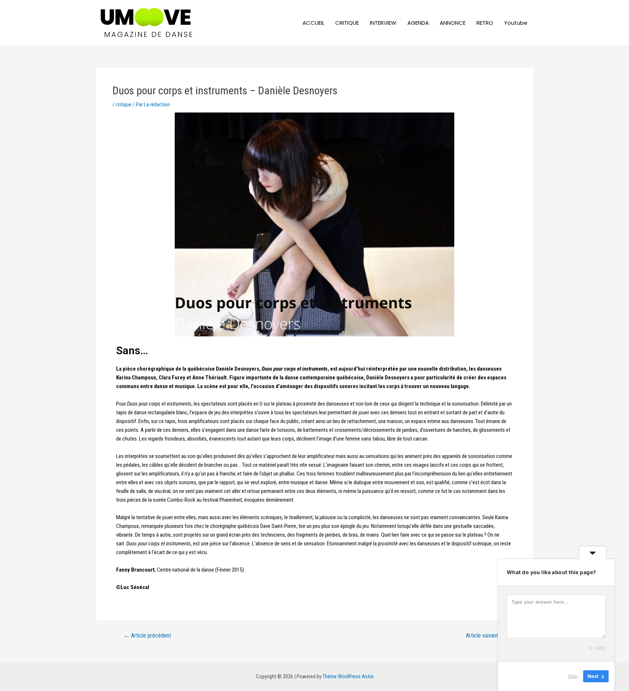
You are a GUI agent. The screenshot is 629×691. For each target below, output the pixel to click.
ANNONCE (453, 23)
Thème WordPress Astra (348, 676)
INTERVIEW (383, 23)
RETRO (484, 23)
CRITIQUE (347, 23)
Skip (572, 676)
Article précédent (147, 636)
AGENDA (418, 23)
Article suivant (485, 636)
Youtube (515, 23)
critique (123, 104)
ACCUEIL (313, 23)
